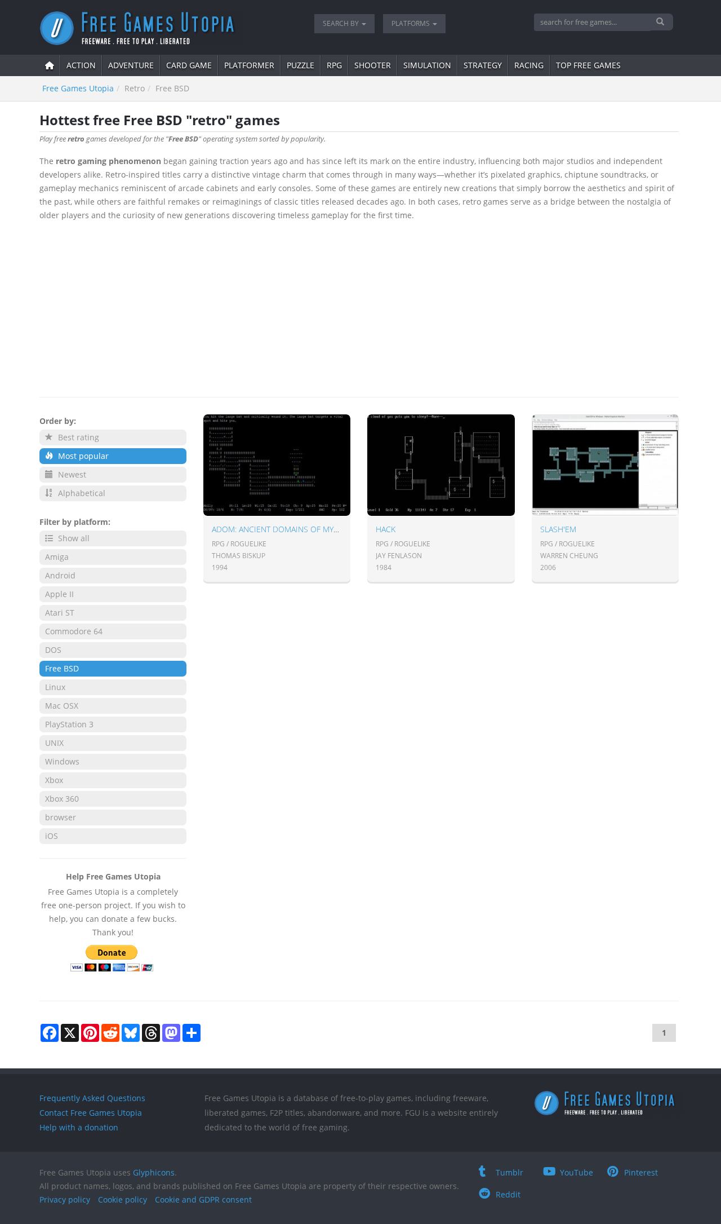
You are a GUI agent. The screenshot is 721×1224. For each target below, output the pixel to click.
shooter (372, 65)
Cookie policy (122, 1199)
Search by (341, 23)
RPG (334, 65)
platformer (249, 65)
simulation (427, 65)
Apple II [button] (59, 594)
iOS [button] (51, 835)
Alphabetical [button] (80, 493)
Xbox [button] (54, 780)
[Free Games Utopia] (168, 28)
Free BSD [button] (62, 668)
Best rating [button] (77, 437)
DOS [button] (53, 649)
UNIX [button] (54, 742)
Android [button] (60, 575)
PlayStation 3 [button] (69, 724)
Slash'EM (558, 529)
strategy (483, 65)
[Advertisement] (359, 307)
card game (189, 65)
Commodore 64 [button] (74, 631)
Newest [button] (71, 474)
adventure (131, 65)
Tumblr (509, 1172)
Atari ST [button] (59, 612)
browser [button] (60, 817)
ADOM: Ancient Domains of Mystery (283, 529)
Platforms (411, 23)
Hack (385, 529)
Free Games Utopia (78, 88)
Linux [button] (55, 687)
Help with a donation (78, 1127)
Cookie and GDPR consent (203, 1199)
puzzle (300, 65)
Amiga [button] (57, 556)
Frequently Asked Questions (92, 1098)
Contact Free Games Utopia (90, 1112)
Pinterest (641, 1172)
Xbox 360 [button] (62, 798)
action (81, 65)
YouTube (576, 1172)
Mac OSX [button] (61, 705)
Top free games (588, 65)
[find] (661, 22)
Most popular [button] (82, 455)
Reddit (508, 1194)
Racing (529, 65)
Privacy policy (64, 1199)
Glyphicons (154, 1172)
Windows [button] (62, 761)
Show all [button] (73, 538)
